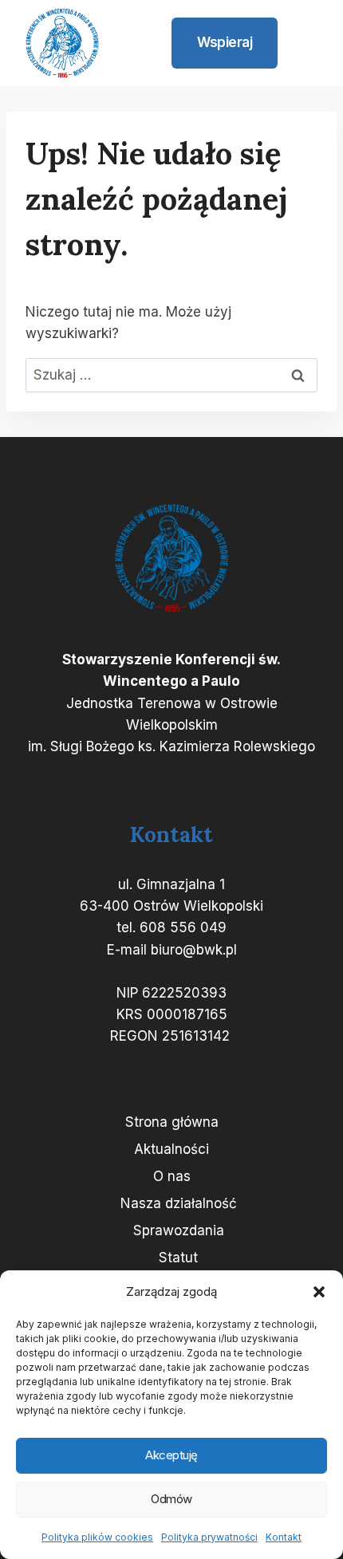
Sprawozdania (178, 1230)
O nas (172, 1176)
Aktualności (171, 1149)
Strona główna (172, 1122)
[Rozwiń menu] (305, 43)
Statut (178, 1258)
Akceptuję (171, 1455)
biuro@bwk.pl (194, 950)
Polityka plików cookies (97, 1537)
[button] (319, 1292)
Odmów (171, 1498)
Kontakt (284, 1537)
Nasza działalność (178, 1203)
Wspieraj (224, 42)
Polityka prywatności (209, 1537)
